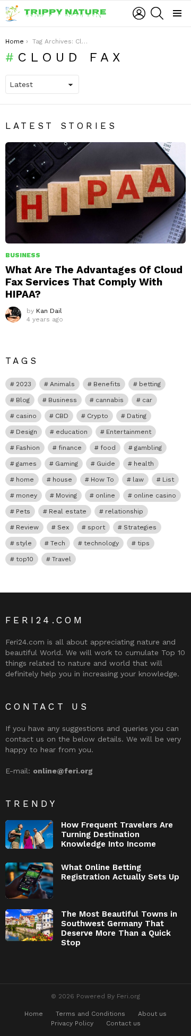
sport (96, 527)
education (72, 432)
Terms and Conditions (90, 1013)
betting (150, 384)
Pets (23, 511)
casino (26, 416)
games (26, 463)
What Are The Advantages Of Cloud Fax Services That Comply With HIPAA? (94, 282)
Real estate (67, 511)
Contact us (123, 1023)
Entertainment (128, 432)
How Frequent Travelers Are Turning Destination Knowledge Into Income (117, 834)
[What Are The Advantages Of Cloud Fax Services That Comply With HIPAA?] (95, 192)
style (24, 543)
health (144, 463)
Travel (61, 559)
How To (102, 479)
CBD (61, 416)
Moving (66, 495)
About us (152, 1013)
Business (22, 255)
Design (26, 432)
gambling (148, 447)
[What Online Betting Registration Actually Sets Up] (29, 881)
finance (70, 447)
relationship (124, 511)
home (25, 479)
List (168, 479)
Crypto (97, 416)
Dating (136, 416)
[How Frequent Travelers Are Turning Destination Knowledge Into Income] (29, 834)
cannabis (110, 400)
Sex (63, 527)
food (108, 447)
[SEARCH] (157, 13)
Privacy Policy (72, 1023)
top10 (24, 559)
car (147, 400)
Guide (106, 463)
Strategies (140, 527)
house (62, 479)
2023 (23, 384)
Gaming (66, 463)
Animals (62, 384)
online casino (155, 495)
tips (143, 543)
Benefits (106, 384)
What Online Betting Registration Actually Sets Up (120, 872)
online (105, 495)
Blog (23, 400)
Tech (57, 543)
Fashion (28, 447)
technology (101, 543)
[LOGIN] (139, 13)
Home (33, 1013)
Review (27, 527)
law (138, 479)
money (26, 495)
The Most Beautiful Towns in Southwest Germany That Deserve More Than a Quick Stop (119, 928)
